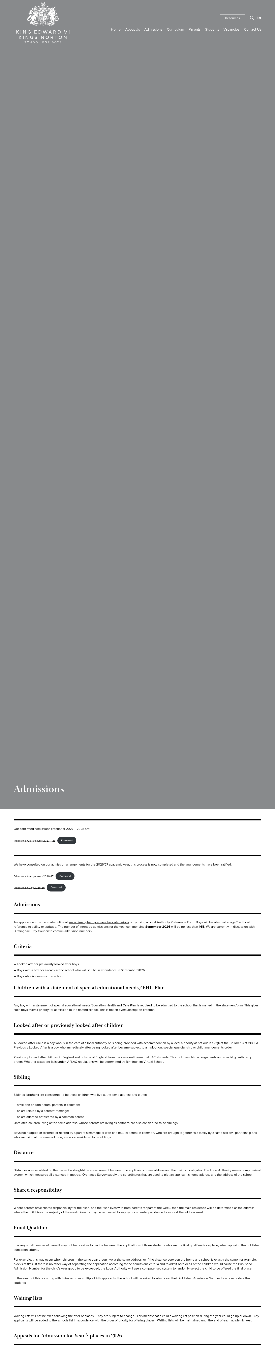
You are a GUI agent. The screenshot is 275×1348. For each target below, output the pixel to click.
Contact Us (252, 29)
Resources (232, 18)
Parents (195, 29)
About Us (132, 29)
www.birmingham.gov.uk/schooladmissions (99, 922)
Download (66, 840)
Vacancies (231, 29)
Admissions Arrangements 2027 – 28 (34, 840)
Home (116, 29)
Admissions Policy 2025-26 (29, 887)
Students (212, 29)
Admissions (153, 29)
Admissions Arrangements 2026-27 (34, 876)
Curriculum (175, 29)
